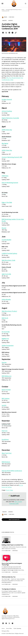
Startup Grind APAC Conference (12, 471)
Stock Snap (9, 490)
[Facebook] (6, 623)
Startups (10, 20)
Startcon (4, 431)
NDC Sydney (5, 398)
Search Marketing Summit (10, 182)
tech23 (4, 405)
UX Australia (6, 332)
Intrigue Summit (7, 99)
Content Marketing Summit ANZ (12, 157)
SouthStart (5, 439)
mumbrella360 (6, 240)
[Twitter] (9, 623)
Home (3, 9)
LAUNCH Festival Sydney (9, 253)
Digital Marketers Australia (10, 118)
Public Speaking (17, 628)
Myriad (4, 228)
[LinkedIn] (3, 623)
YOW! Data (5, 176)
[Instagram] (12, 623)
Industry (4, 20)
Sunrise (4, 362)
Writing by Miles (5, 631)
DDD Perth (5, 318)
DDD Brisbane (6, 462)
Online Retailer (6, 299)
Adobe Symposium (8, 345)
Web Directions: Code (8, 260)
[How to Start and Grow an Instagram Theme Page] (6, 558)
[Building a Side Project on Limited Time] (6, 539)
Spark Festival (6, 390)
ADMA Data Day (7, 130)
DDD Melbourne (6, 376)
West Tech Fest (6, 453)
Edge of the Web (7, 202)
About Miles (9, 628)
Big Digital (5, 143)
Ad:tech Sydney (7, 111)
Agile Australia (6, 274)
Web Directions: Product (9, 311)
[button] (2, 3)
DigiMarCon (5, 338)
